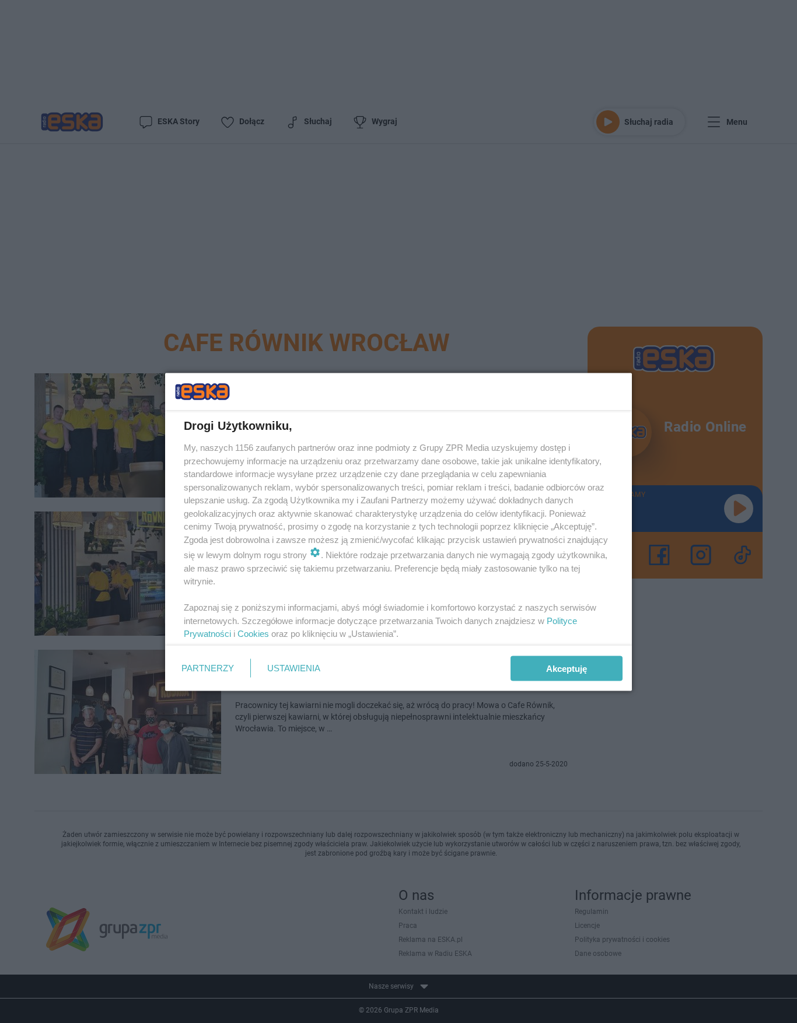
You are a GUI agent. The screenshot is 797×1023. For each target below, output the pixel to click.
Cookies (253, 634)
